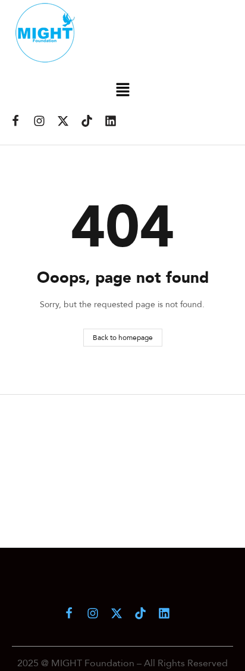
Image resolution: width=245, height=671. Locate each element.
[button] (122, 90)
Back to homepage (123, 337)
